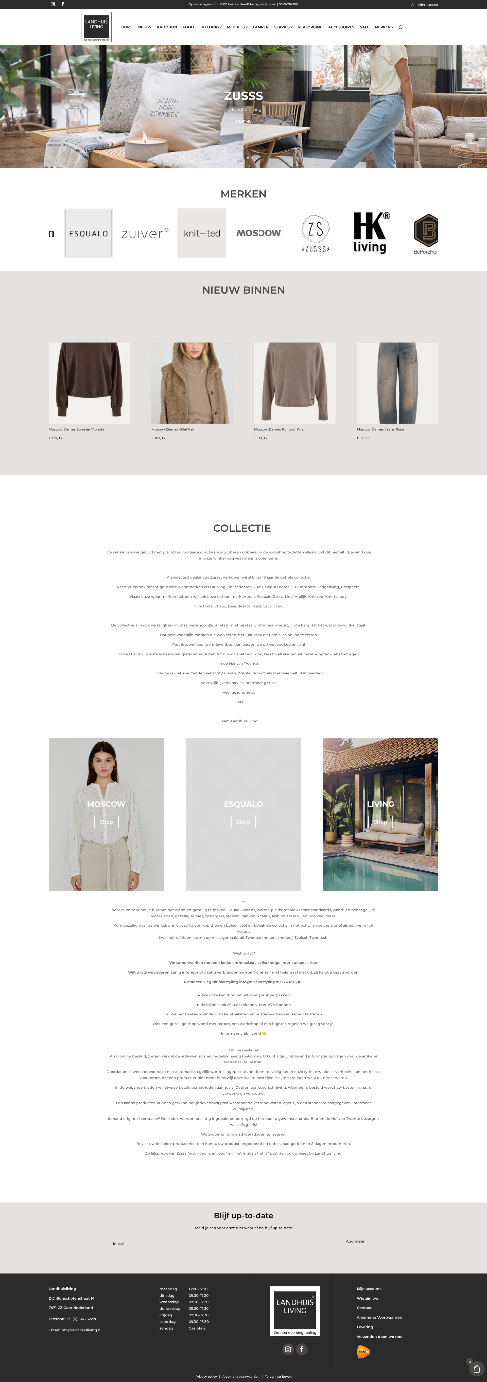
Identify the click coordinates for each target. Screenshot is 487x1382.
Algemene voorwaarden (241, 1376)
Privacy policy (207, 1376)
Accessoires (341, 27)
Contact (364, 1307)
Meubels (236, 27)
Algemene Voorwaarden (379, 1317)
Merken (383, 27)
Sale (364, 27)
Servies (282, 27)
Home (127, 27)
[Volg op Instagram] (53, 4)
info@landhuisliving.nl (81, 1330)
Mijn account (369, 1288)
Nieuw (144, 27)
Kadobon (167, 27)
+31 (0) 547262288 (81, 1319)
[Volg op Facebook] (63, 4)
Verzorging (310, 27)
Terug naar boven (278, 1376)
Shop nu (243, 121)
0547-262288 (288, 4)
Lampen (261, 27)
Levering (365, 1327)
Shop (106, 822)
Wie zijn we (367, 1298)
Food (188, 27)
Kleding (210, 27)
